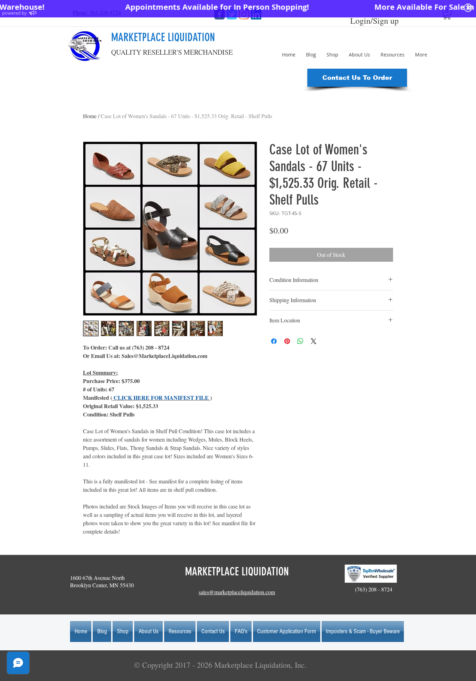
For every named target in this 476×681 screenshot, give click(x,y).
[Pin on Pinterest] (287, 341)
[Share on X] (313, 341)
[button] (357, 78)
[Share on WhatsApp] (300, 341)
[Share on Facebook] (274, 341)
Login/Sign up (374, 20)
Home (90, 116)
